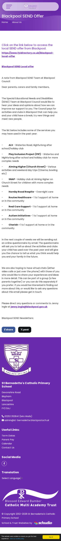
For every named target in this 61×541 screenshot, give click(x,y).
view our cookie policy (17, 538)
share (9, 329)
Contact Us (8, 447)
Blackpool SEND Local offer (18, 66)
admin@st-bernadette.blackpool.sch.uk (27, 420)
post (26, 329)
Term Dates (8, 435)
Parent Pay (8, 439)
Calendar (7, 443)
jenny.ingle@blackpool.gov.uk (29, 306)
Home (5, 22)
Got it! (51, 537)
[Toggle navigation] (9, 6)
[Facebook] (4, 463)
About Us (17, 22)
